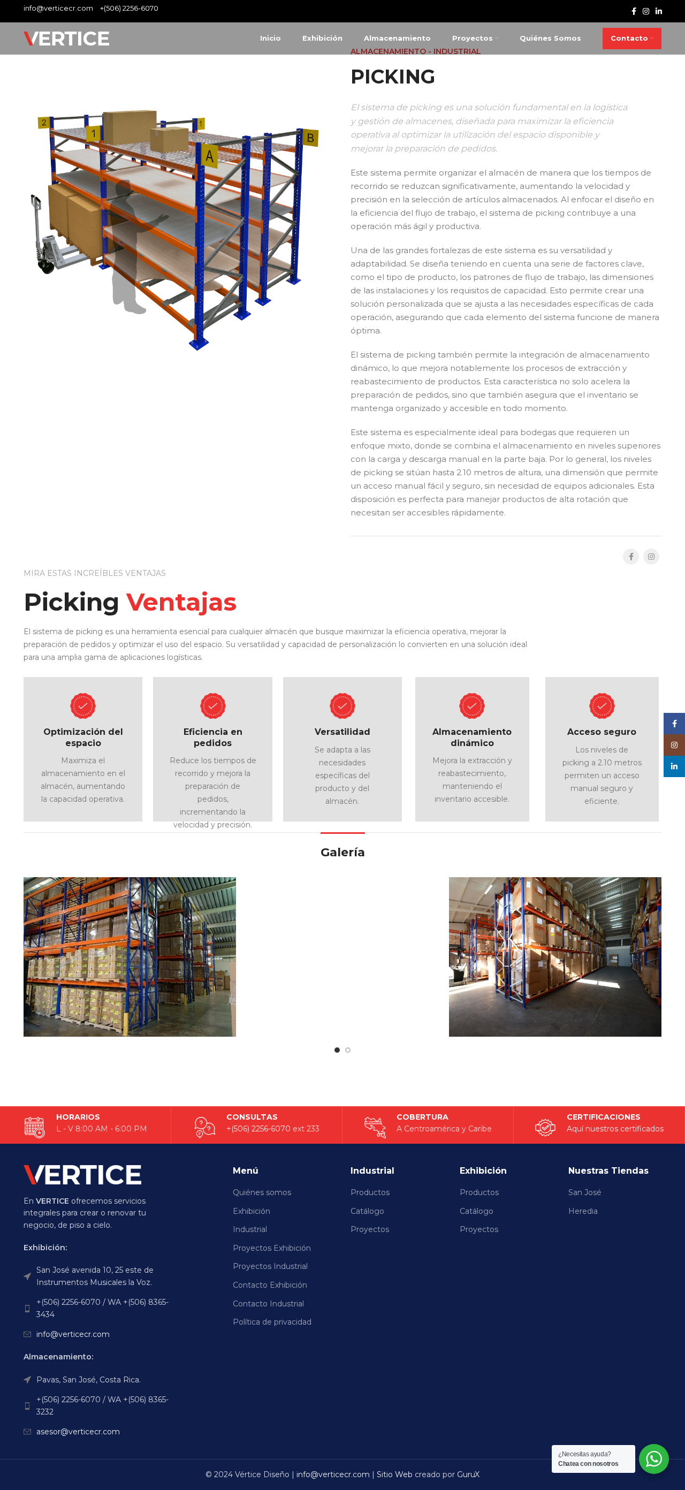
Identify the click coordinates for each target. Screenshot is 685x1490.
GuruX (468, 1474)
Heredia (583, 1211)
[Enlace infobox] (599, 1127)
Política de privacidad (272, 1322)
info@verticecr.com (73, 1334)
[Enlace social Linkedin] (658, 11)
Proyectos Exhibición (272, 1248)
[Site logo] (66, 38)
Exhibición (251, 1211)
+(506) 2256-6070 (129, 8)
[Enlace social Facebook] (634, 11)
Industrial (250, 1229)
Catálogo (367, 1211)
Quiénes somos (262, 1192)
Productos (370, 1192)
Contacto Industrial (268, 1304)
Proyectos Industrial (270, 1266)
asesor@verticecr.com (78, 1431)
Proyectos (370, 1229)
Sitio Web (395, 1474)
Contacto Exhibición (270, 1285)
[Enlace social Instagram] (646, 11)
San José (585, 1192)
